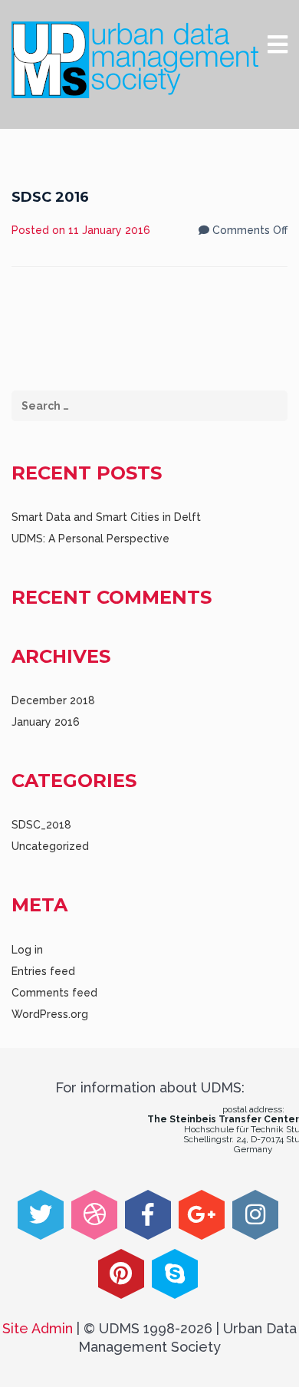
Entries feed (43, 971)
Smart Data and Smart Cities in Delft (106, 517)
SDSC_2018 (41, 825)
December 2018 (53, 700)
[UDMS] (135, 59)
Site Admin (37, 1328)
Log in (27, 950)
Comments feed (54, 993)
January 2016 (46, 722)
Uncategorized (50, 846)
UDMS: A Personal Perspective (90, 538)
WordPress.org (50, 1014)
